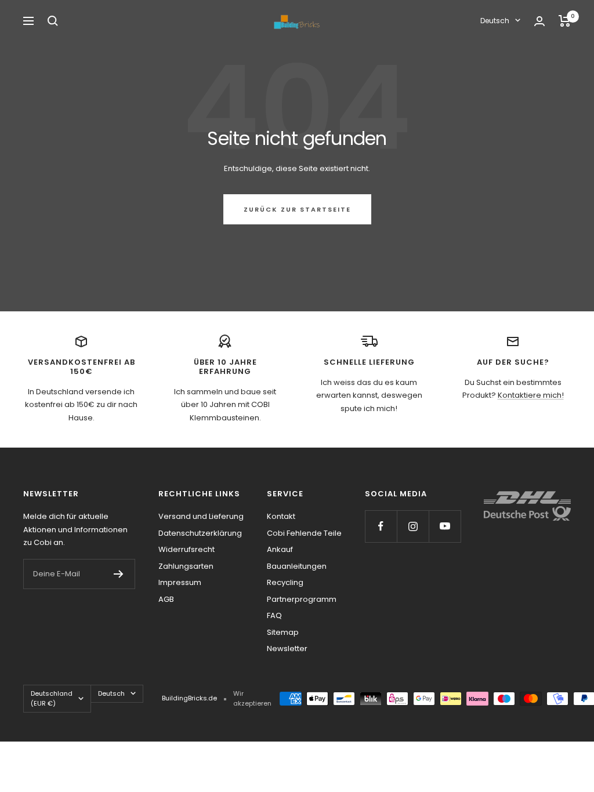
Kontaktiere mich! (531, 395)
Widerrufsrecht (186, 549)
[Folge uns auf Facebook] (381, 526)
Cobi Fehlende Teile (304, 533)
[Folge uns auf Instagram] (413, 526)
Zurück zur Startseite (297, 209)
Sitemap (283, 632)
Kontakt (281, 516)
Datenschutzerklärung (200, 533)
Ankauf (280, 549)
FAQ (274, 615)
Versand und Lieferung (201, 516)
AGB (166, 599)
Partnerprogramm (301, 599)
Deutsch (494, 21)
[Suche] (53, 21)
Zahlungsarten (185, 566)
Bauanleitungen (297, 566)
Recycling (285, 582)
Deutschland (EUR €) (52, 698)
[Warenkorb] (565, 21)
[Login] (539, 21)
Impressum (179, 582)
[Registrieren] (119, 574)
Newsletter (287, 648)
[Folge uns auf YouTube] (445, 526)
